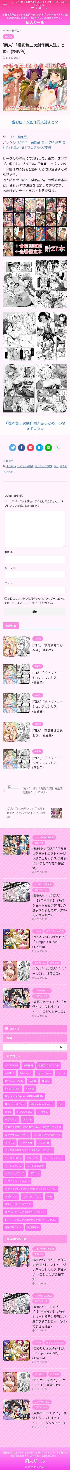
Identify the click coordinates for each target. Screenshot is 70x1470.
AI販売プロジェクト (48, 1065)
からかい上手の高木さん (47, 1134)
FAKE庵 (32, 1080)
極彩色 (22, 137)
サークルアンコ (13, 1165)
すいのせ (10, 1142)
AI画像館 (28, 1065)
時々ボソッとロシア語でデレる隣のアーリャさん (31, 1219)
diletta (61, 1073)
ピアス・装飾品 (25, 466)
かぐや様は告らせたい (17, 1134)
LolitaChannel (12, 1088)
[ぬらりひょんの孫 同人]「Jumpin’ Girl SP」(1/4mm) (49, 942)
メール (9, 567)
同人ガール (35, 22)
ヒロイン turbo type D (17, 1181)
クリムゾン (32, 1158)
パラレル (34, 1173)
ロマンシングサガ (32, 1196)
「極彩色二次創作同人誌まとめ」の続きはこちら (35, 426)
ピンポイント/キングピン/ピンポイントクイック (30, 1188)
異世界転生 (33, 1227)
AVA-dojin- (25, 1073)
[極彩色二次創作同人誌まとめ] (35, 253)
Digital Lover (44, 1073)
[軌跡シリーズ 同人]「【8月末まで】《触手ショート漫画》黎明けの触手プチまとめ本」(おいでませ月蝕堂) (49, 905)
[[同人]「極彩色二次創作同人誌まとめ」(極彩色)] (39, 447)
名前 (8, 552)
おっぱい (11, 466)
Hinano (46, 1080)
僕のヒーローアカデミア (18, 1204)
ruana (8, 1111)
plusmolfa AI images (42, 1104)
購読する (14, 1028)
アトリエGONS (13, 1158)
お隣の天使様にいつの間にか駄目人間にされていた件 (33, 1127)
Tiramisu (43, 1111)
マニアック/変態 (43, 466)
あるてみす (11, 1119)
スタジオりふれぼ (14, 1173)
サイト (8, 583)
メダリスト (11, 1196)
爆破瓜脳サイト (13, 1227)
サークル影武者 (35, 1165)
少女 (56, 466)
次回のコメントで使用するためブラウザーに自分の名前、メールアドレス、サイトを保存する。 (35, 601)
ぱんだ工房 (43, 1142)
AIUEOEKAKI (11, 1065)
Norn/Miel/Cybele (15, 1104)
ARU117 (9, 1073)
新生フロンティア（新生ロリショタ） (25, 1212)
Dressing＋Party (14, 1080)
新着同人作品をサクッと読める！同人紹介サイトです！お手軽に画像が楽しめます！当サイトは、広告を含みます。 (35, 1454)
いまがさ (27, 1119)
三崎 (49, 1196)
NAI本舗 (30, 1088)
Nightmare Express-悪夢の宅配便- (24, 1096)
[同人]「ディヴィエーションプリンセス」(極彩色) (47, 678)
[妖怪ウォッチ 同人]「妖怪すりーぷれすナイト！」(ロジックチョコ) (49, 1007)
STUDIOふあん (24, 1111)
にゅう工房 (26, 1142)
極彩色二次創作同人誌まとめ (35, 121)
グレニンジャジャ (53, 1158)
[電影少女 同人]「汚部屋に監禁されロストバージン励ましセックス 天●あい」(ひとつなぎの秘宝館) (49, 858)
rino (61, 1104)
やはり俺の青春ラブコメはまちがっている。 (28, 1150)
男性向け (11, 471)
